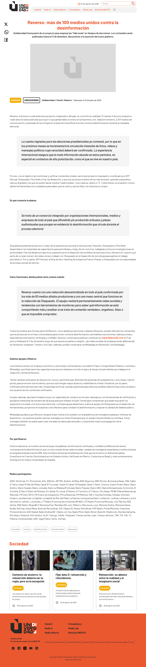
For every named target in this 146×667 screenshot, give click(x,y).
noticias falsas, (58, 529)
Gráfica (78, 642)
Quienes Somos (59, 642)
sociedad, (16, 529)
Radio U (47, 9)
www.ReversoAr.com (113, 337)
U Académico (74, 9)
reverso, (27, 529)
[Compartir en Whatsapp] (6, 32)
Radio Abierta (60, 9)
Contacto (86, 642)
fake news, (72, 529)
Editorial (48, 642)
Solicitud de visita (98, 642)
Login (131, 642)
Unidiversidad (31, 100)
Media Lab (87, 9)
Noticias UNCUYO (102, 9)
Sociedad (15, 100)
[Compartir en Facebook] (6, 40)
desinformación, (41, 529)
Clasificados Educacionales (116, 642)
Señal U (38, 9)
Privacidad (70, 642)
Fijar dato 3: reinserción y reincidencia (71, 576)
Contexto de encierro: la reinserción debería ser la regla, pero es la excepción (28, 578)
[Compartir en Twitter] (6, 24)
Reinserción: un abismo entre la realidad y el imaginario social (113, 578)
